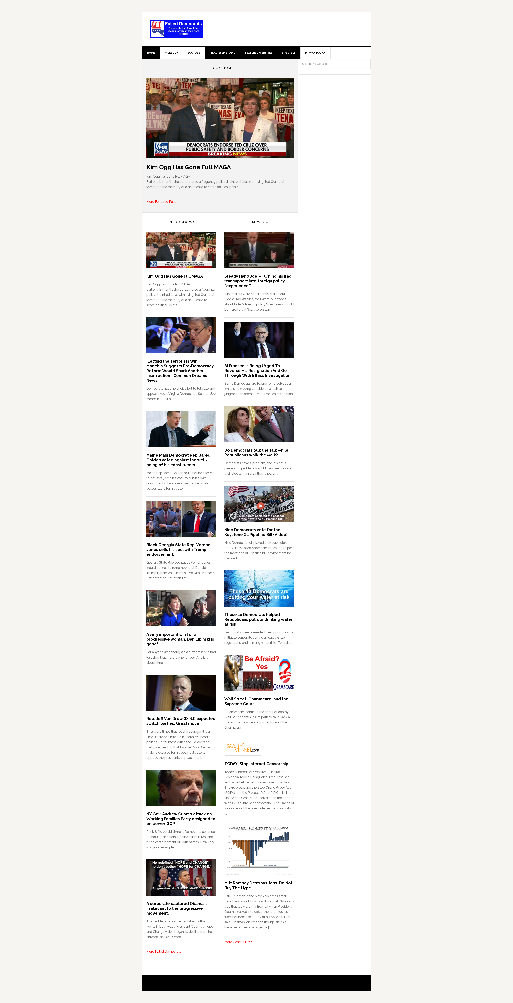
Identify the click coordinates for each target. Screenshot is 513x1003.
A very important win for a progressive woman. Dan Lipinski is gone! (180, 639)
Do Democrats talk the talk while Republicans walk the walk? (256, 452)
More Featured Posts (161, 202)
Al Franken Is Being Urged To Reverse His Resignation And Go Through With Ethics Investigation (257, 370)
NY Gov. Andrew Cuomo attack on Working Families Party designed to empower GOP (180, 819)
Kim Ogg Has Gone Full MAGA (188, 167)
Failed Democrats (176, 29)
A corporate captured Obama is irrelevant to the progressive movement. (177, 908)
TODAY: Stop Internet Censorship (256, 763)
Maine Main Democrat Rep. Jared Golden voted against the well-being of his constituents (178, 460)
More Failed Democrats (163, 951)
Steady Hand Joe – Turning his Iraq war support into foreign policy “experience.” (258, 281)
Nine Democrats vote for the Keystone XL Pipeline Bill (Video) (255, 532)
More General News (238, 942)
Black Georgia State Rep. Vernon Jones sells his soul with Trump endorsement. (178, 549)
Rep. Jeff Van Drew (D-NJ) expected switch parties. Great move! (180, 721)
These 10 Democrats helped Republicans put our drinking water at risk (258, 619)
